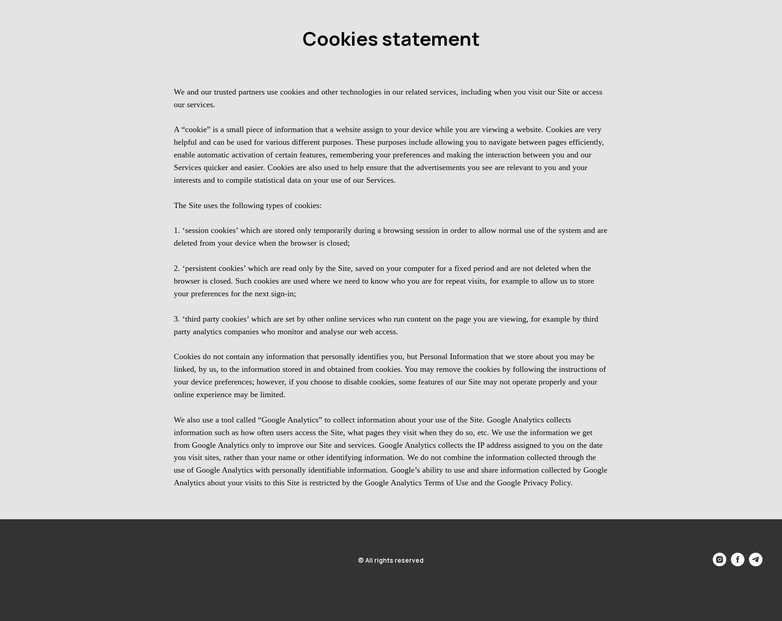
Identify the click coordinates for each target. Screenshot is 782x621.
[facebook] (737, 564)
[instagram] (719, 564)
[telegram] (756, 564)
